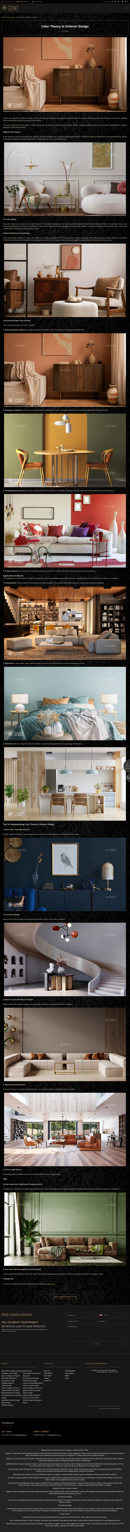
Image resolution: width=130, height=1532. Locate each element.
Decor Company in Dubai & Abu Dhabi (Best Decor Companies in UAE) (11, 1378)
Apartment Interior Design (11, 1400)
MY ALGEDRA (38, 1)
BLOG (67, 1378)
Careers (46, 1378)
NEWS (67, 1376)
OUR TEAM (47, 1376)
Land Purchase (7, 1385)
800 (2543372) (112, 1370)
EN (125, 1)
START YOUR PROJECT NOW (65, 1297)
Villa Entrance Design (30, 1381)
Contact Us (47, 1381)
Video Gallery (69, 1373)
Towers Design (28, 1393)
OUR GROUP (48, 1373)
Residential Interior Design (11, 1393)
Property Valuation (8, 1383)
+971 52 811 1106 (9, 1)
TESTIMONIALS (70, 1371)
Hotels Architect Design (31, 1385)
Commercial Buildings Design (33, 1383)
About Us (47, 1371)
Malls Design (6, 1403)
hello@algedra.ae (24, 1)
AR (127, 1)
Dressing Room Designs (31, 1378)
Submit (96, 1344)
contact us (50, 1284)
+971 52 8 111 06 (113, 1372)
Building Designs (7, 1405)
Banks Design (27, 1371)
